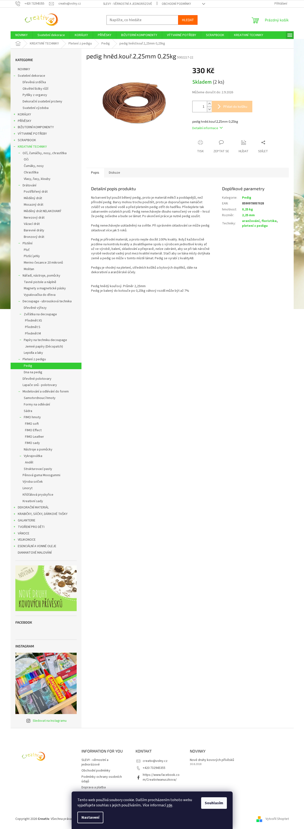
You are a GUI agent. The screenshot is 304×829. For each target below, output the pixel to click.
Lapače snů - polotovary (40, 385)
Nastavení (90, 817)
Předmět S (32, 327)
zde (169, 805)
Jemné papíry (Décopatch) (44, 346)
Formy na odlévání (37, 404)
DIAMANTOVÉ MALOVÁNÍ (35, 552)
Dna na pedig (33, 372)
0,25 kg (247, 209)
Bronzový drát (34, 236)
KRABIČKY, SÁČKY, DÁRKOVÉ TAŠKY (43, 514)
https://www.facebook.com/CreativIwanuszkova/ (161, 777)
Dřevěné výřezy (35, 307)
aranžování (251, 221)
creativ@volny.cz (155, 761)
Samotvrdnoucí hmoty (40, 398)
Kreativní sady (33, 501)
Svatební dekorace (31, 75)
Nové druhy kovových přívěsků (212, 760)
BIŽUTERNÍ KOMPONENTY (36, 127)
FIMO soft (32, 423)
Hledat (188, 20)
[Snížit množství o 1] (209, 109)
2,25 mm (248, 215)
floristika (269, 221)
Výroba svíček (33, 481)
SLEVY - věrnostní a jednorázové (127, 4)
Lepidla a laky (33, 352)
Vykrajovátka (33, 456)
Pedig (28, 365)
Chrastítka (31, 172)
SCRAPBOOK (27, 140)
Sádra (28, 411)
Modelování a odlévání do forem (46, 391)
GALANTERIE (26, 520)
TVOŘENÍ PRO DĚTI (31, 527)
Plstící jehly (32, 256)
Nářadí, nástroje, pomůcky (41, 275)
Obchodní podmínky (176, 4)
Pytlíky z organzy (35, 95)
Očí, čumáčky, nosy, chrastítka (45, 153)
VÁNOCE (23, 533)
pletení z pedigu (255, 225)
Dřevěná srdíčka (34, 82)
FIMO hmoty (32, 417)
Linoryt (27, 488)
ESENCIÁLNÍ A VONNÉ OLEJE (37, 546)
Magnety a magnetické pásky (45, 288)
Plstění (27, 243)
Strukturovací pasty (38, 469)
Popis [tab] (95, 172)
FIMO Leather (34, 436)
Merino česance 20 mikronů (43, 262)
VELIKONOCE (27, 539)
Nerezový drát (34, 217)
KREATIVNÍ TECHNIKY (32, 146)
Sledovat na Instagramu (50, 720)
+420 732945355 (154, 768)
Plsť (27, 249)
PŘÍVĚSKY (24, 121)
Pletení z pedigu (34, 359)
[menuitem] (21, 35)
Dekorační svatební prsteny (42, 101)
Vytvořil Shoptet (277, 818)
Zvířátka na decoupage (40, 314)
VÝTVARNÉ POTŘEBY (32, 133)
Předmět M (33, 333)
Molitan (29, 269)
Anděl (29, 462)
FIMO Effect (33, 430)
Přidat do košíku (235, 106)
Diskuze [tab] (114, 172)
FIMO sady (32, 443)
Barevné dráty (34, 230)
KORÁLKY (24, 114)
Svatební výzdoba (36, 108)
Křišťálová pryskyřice (38, 494)
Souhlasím (214, 803)
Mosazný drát (33, 204)
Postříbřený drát (36, 191)
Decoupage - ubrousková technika (47, 301)
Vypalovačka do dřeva (40, 294)
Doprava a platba (93, 787)
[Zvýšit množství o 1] (209, 104)
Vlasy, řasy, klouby (37, 179)
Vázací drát (32, 223)
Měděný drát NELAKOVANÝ (42, 211)
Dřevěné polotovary (37, 378)
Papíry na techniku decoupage (45, 340)
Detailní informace (205, 128)
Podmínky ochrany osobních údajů (101, 779)
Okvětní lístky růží (35, 88)
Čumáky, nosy (34, 166)
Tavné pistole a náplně (40, 282)
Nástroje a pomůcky (38, 449)
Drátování (29, 185)
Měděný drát (33, 198)
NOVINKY (24, 69)
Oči (26, 159)
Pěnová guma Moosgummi (41, 475)
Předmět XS (33, 320)
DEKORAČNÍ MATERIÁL (33, 507)
